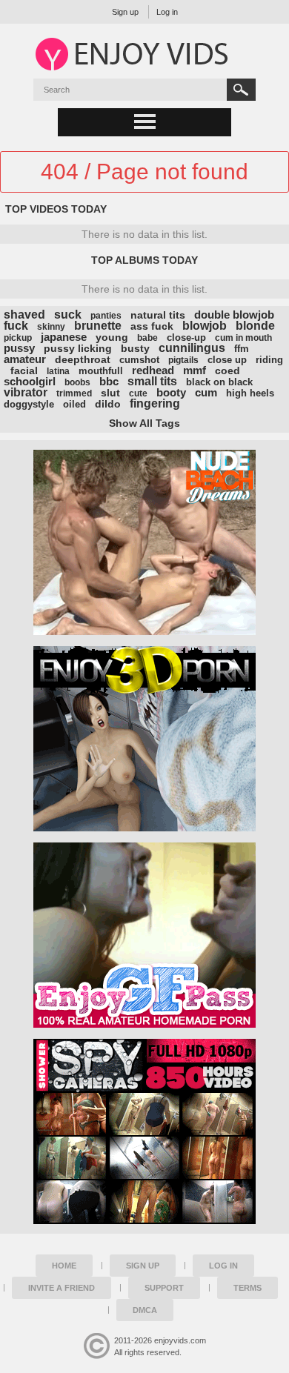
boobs (77, 382)
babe (147, 338)
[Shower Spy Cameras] (144, 1131)
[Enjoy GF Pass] (144, 935)
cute (138, 393)
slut (110, 393)
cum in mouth (243, 338)
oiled (74, 404)
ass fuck (151, 326)
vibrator (25, 392)
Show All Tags (144, 423)
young (112, 337)
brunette (98, 325)
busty (135, 348)
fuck (16, 325)
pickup (18, 338)
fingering (155, 403)
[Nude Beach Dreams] (144, 542)
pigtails (183, 360)
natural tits (157, 315)
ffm (241, 348)
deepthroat (82, 359)
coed (227, 370)
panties (106, 315)
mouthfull (101, 370)
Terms (247, 1287)
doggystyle (29, 404)
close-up (186, 337)
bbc (109, 381)
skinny (51, 327)
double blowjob (234, 314)
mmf (194, 370)
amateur (25, 359)
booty (171, 392)
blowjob (204, 325)
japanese (64, 336)
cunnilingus (192, 348)
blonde (255, 325)
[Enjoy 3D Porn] (144, 738)
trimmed (74, 393)
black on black (219, 382)
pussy (19, 348)
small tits (152, 381)
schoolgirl (30, 381)
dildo (108, 404)
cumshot (139, 359)
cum (206, 392)
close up (227, 359)
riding (269, 359)
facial (24, 370)
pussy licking (78, 348)
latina (58, 371)
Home (64, 1265)
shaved (24, 314)
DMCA (145, 1310)
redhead (153, 370)
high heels (250, 393)
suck (68, 314)
